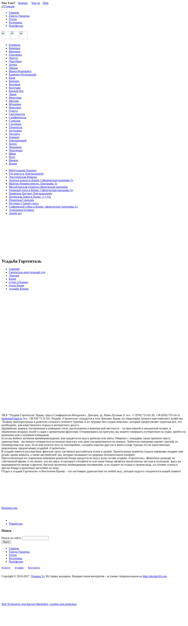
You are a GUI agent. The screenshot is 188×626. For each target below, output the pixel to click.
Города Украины (19, 15)
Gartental (14, 268)
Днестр (13, 58)
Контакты (34, 567)
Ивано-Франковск (20, 71)
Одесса (13, 110)
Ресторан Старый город (24, 203)
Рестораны (15, 22)
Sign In (35, 3)
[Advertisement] (18, 236)
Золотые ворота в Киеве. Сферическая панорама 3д (41, 180)
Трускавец (15, 130)
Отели (13, 19)
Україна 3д (37, 576)
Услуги (5, 567)
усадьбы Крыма (18, 288)
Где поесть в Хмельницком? (26, 173)
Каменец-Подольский (22, 74)
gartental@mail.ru (11, 418)
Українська (16, 523)
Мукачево (15, 104)
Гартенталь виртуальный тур (27, 272)
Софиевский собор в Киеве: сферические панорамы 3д (43, 206)
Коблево (14, 81)
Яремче (13, 160)
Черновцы (15, 147)
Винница (14, 51)
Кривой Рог (16, 91)
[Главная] (7, 6)
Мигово (14, 100)
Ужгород (14, 133)
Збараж (13, 67)
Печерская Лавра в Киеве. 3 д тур (30, 196)
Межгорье (15, 97)
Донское (14, 275)
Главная (14, 12)
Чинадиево (16, 150)
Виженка (14, 48)
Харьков (14, 137)
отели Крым (16, 285)
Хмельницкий (18, 140)
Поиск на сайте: (11, 538)
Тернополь (15, 127)
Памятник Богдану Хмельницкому (30, 193)
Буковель (14, 44)
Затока (13, 64)
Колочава (15, 87)
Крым (12, 278)
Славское (14, 120)
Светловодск (17, 114)
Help (45, 3)
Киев (12, 77)
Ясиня (13, 163)
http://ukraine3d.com (155, 576)
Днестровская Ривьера (23, 176)
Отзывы (19, 567)
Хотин (13, 143)
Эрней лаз (15, 213)
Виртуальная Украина (22, 170)
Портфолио (16, 25)
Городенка (15, 54)
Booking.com (9, 507)
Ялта (12, 157)
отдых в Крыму (18, 282)
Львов (13, 94)
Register (23, 3)
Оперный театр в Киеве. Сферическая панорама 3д (41, 190)
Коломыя (14, 84)
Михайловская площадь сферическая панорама (38, 186)
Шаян (12, 153)
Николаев (15, 107)
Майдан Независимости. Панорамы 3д (33, 183)
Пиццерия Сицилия (21, 200)
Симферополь (17, 117)
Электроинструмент (21, 209)
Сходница (15, 124)
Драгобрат (15, 61)
